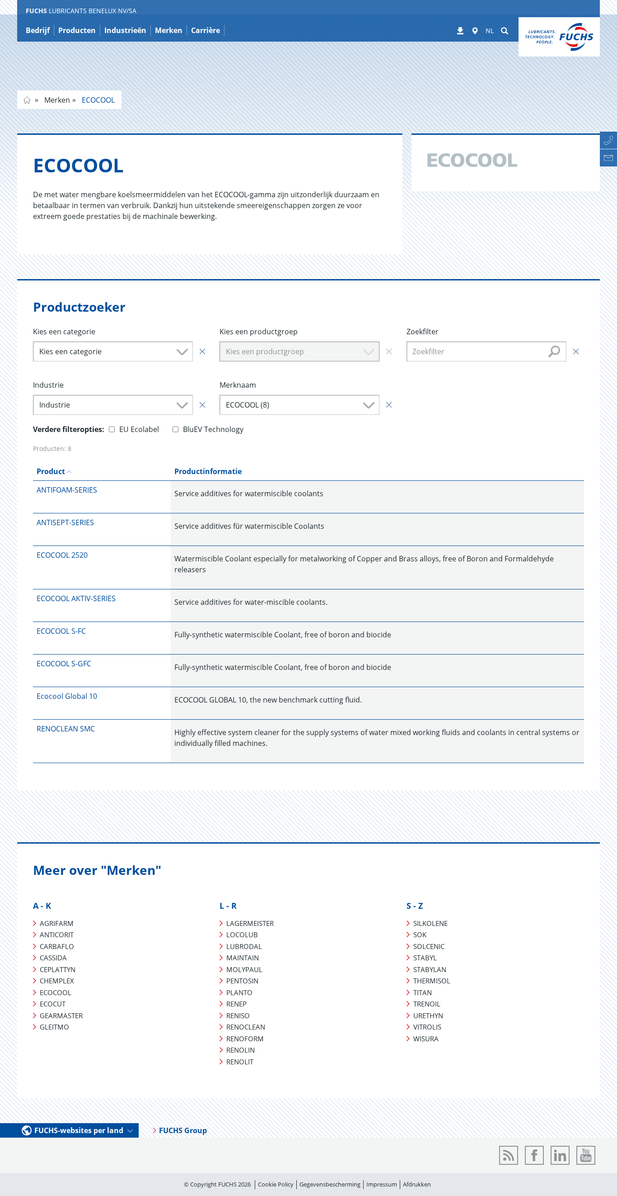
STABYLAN (429, 969)
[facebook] (534, 1155)
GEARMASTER (61, 1015)
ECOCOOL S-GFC (64, 664)
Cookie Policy (276, 1184)
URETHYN (428, 1015)
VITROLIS (427, 1026)
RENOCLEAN (245, 1026)
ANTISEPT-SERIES (65, 522)
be (27, 100)
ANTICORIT (57, 934)
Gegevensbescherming (329, 1184)
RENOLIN (240, 1049)
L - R (228, 905)
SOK (419, 934)
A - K (42, 905)
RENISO (238, 1015)
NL (490, 30)
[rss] (508, 1155)
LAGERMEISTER (250, 923)
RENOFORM (245, 1038)
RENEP (236, 1003)
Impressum (381, 1184)
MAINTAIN (242, 957)
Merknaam (238, 385)
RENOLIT (239, 1061)
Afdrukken (417, 1184)
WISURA (426, 1038)
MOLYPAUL (244, 969)
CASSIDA (53, 957)
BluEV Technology (213, 429)
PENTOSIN (242, 980)
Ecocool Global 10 (67, 696)
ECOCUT (52, 1003)
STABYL (425, 957)
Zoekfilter (423, 332)
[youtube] (585, 1155)
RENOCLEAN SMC (66, 729)
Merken (56, 100)
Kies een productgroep (259, 332)
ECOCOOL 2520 (62, 555)
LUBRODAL (244, 946)
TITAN (422, 992)
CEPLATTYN (57, 969)
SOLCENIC (428, 946)
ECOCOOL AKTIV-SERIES (76, 598)
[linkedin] (560, 1155)
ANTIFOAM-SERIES (67, 490)
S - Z (415, 905)
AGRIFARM (57, 923)
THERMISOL (431, 980)
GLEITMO (54, 1026)
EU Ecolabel (139, 429)
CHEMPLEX (57, 980)
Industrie (48, 385)
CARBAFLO (57, 946)
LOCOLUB (242, 934)
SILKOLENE (430, 923)
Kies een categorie (64, 332)
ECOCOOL (97, 100)
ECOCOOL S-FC (61, 631)
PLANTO (239, 992)
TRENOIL (426, 1003)
